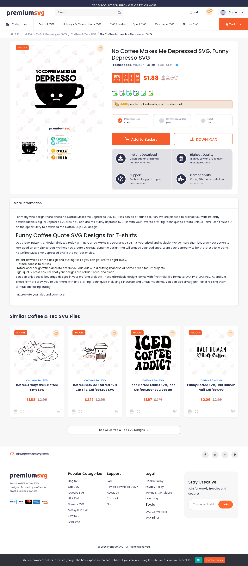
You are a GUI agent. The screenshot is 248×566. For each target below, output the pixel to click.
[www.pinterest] (234, 454)
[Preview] (23, 411)
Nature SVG (190, 24)
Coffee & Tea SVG (83, 34)
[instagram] (224, 454)
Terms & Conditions (159, 493)
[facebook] (205, 454)
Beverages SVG (56, 34)
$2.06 (205, 399)
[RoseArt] (132, 411)
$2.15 (89, 399)
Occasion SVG (164, 24)
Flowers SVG (76, 504)
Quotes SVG (76, 493)
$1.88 (31, 399)
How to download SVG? (122, 487)
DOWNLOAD (206, 139)
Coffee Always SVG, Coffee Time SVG (37, 387)
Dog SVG (74, 481)
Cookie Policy (154, 481)
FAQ (109, 481)
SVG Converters (156, 512)
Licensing (152, 498)
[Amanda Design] (16, 411)
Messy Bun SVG (78, 510)
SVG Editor (152, 518)
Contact (112, 498)
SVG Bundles (118, 24)
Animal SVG (46, 24)
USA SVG (73, 498)
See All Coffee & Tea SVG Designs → (124, 430)
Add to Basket (144, 139)
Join (226, 504)
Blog (109, 504)
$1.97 (148, 399)
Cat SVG (73, 487)
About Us (113, 493)
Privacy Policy (155, 487)
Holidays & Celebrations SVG (82, 24)
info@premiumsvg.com (32, 454)
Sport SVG (139, 24)
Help (197, 12)
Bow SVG (74, 516)
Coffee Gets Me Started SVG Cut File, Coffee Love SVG (95, 387)
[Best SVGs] (190, 411)
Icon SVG (74, 522)
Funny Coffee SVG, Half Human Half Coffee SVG (211, 387)
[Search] (119, 12)
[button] (231, 12)
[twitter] (215, 454)
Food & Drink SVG (29, 34)
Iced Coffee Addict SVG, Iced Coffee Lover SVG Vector (153, 387)
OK (199, 560)
